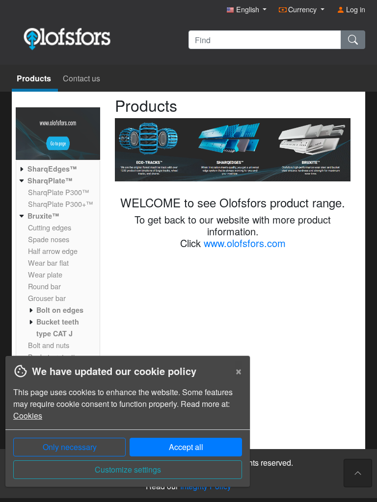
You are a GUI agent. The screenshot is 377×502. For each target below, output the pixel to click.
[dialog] (125, 428)
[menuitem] (57, 169)
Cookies (27, 415)
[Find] (353, 39)
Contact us (81, 78)
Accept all (186, 446)
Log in (354, 9)
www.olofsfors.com (245, 243)
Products (35, 78)
